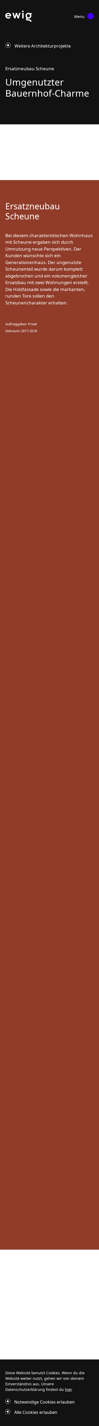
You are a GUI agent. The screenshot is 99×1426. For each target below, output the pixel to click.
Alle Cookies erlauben (35, 1412)
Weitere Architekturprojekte (43, 46)
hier (68, 1389)
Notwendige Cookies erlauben (44, 1402)
